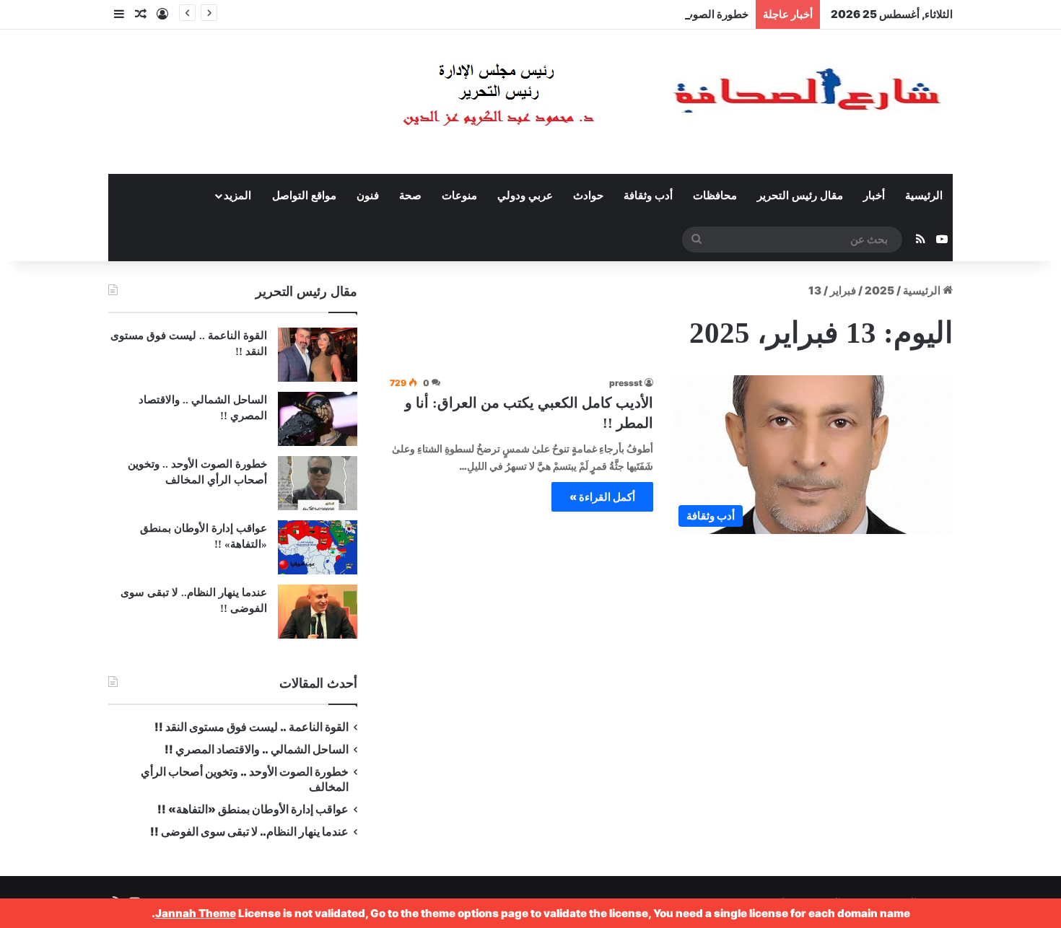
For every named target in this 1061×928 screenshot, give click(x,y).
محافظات (715, 195)
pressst (625, 382)
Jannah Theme (195, 913)
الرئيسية (924, 195)
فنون (368, 195)
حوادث (588, 195)
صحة (410, 195)
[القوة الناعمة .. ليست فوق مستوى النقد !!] (317, 355)
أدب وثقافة (648, 195)
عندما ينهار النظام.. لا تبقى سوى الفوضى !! (249, 832)
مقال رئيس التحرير (800, 195)
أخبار (874, 195)
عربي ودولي (525, 195)
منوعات (459, 195)
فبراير (843, 290)
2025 (879, 290)
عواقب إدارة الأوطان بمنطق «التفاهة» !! (252, 809)
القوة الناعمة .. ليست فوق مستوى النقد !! (251, 727)
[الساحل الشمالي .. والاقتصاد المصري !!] (317, 419)
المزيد (237, 195)
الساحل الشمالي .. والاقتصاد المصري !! (257, 749)
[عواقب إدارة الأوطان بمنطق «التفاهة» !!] (317, 547)
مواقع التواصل (304, 195)
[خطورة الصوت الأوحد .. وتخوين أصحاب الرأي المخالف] (317, 483)
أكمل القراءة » (602, 497)
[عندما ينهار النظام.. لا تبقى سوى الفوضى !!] (317, 612)
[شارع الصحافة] (628, 101)
